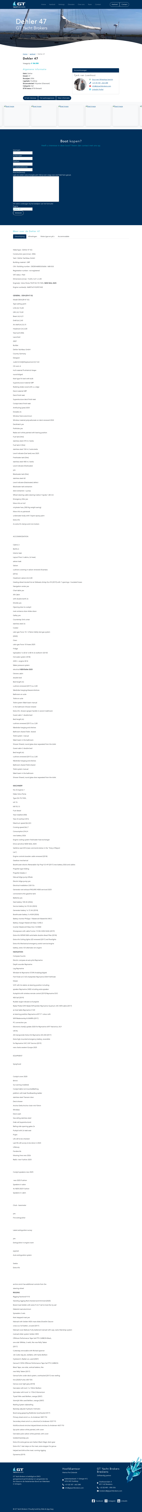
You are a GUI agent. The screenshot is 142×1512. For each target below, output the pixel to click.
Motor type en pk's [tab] (47, 236)
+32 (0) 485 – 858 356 (107, 1487)
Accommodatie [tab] (63, 236)
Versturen (18, 213)
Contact (98, 4)
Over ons (81, 4)
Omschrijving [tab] (20, 236)
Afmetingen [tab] (32, 236)
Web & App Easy (47, 1509)
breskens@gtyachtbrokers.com (110, 1491)
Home (43, 4)
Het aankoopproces (47, 98)
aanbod (32, 54)
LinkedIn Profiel (97, 89)
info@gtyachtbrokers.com (101, 86)
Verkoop (61, 4)
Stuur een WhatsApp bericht (102, 79)
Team (90, 4)
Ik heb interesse (30, 98)
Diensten (71, 4)
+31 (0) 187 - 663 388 (100, 83)
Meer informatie (64, 98)
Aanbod (52, 4)
